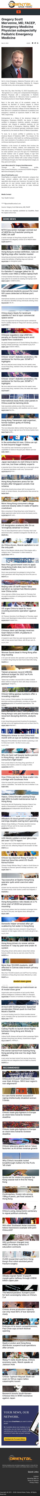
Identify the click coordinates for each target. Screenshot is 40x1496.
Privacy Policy (34, 1482)
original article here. (10, 212)
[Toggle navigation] (18, 11)
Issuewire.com (32, 91)
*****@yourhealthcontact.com (11, 203)
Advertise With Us (33, 1478)
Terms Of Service (33, 1480)
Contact (36, 1476)
